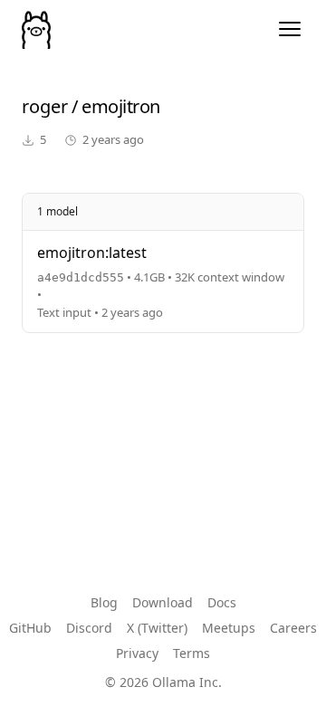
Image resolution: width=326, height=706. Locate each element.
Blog (104, 602)
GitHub (30, 627)
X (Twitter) (157, 627)
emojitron (121, 106)
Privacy (137, 653)
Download (162, 602)
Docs (221, 602)
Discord (89, 627)
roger (45, 106)
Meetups (228, 627)
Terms (191, 653)
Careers (293, 627)
